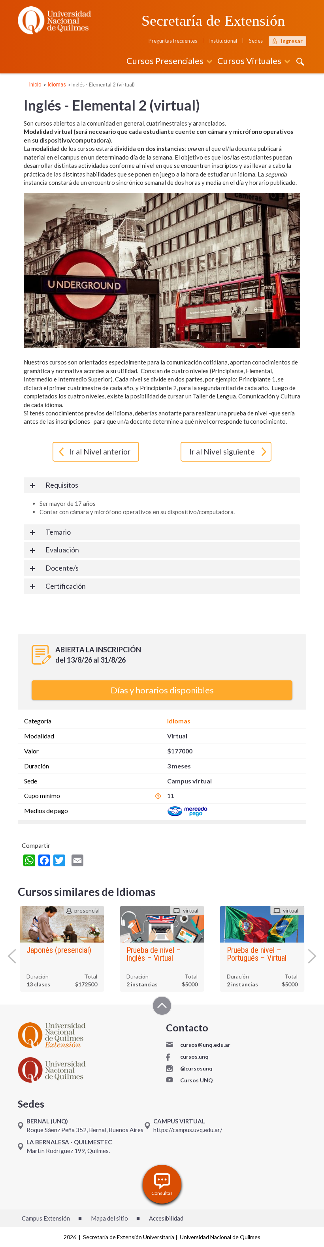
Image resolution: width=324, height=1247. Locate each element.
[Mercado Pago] (187, 810)
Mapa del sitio (109, 1218)
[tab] (162, 485)
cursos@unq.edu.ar (205, 1044)
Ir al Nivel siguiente (222, 451)
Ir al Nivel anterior (99, 451)
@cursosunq (196, 1068)
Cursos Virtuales (249, 60)
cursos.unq (194, 1056)
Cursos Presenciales (164, 60)
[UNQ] (54, 19)
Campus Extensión (46, 1218)
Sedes (256, 41)
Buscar (299, 62)
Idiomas (57, 84)
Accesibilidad (166, 1218)
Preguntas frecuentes (173, 41)
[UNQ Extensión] (88, 1035)
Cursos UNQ (196, 1080)
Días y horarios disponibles (162, 690)
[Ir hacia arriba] (162, 1007)
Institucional (223, 41)
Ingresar (292, 41)
